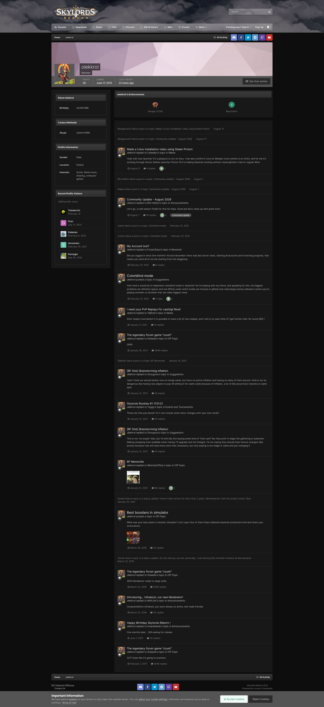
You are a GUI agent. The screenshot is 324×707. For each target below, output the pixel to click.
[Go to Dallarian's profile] (63, 234)
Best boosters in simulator (147, 512)
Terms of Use (69, 702)
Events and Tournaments (179, 406)
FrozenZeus (153, 249)
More (201, 27)
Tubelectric (74, 210)
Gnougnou (153, 374)
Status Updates (254, 11)
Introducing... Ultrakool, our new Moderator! (155, 597)
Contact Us (60, 688)
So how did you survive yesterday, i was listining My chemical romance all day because (205, 558)
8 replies (160, 265)
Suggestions (162, 279)
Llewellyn (152, 152)
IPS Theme (56, 685)
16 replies (150, 215)
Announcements (179, 202)
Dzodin (121, 498)
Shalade (151, 338)
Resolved (176, 249)
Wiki (169, 27)
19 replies (158, 324)
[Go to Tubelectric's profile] (63, 212)
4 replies (151, 168)
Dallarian (72, 232)
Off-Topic (172, 338)
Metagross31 (124, 128)
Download (80, 27)
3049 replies (161, 350)
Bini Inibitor (123, 179)
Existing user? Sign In (238, 27)
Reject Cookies (260, 699)
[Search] (269, 12)
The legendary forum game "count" (149, 335)
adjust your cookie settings (153, 699)
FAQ (113, 27)
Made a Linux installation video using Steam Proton (183, 128)
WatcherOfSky (155, 465)
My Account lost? (138, 246)
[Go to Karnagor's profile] (63, 256)
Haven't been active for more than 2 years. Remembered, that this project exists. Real (205, 498)
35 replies (158, 612)
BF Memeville (158, 360)
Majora (121, 189)
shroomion (73, 243)
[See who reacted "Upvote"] (161, 168)
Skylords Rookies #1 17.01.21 (145, 403)
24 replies (159, 418)
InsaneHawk (154, 626)
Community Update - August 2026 (174, 139)
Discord (129, 27)
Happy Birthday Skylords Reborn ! (148, 622)
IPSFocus (69, 685)
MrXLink (151, 600)
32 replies (158, 547)
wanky (121, 225)
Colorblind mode (158, 225)
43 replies (154, 638)
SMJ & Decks (150, 27)
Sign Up (259, 27)
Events (185, 27)
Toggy (150, 406)
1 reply (159, 298)
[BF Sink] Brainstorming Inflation (147, 370)
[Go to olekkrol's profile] (121, 151)
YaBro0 (151, 312)
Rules (99, 27)
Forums (62, 27)
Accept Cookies (235, 699)
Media (172, 152)
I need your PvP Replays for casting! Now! (154, 309)
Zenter (121, 558)
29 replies (159, 393)
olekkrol (131, 152)
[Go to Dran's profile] (63, 223)
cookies (73, 699)
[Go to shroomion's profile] (63, 245)
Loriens (121, 236)
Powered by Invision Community (257, 688)
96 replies (159, 488)
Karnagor (73, 254)
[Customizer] (269, 27)
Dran (70, 221)
